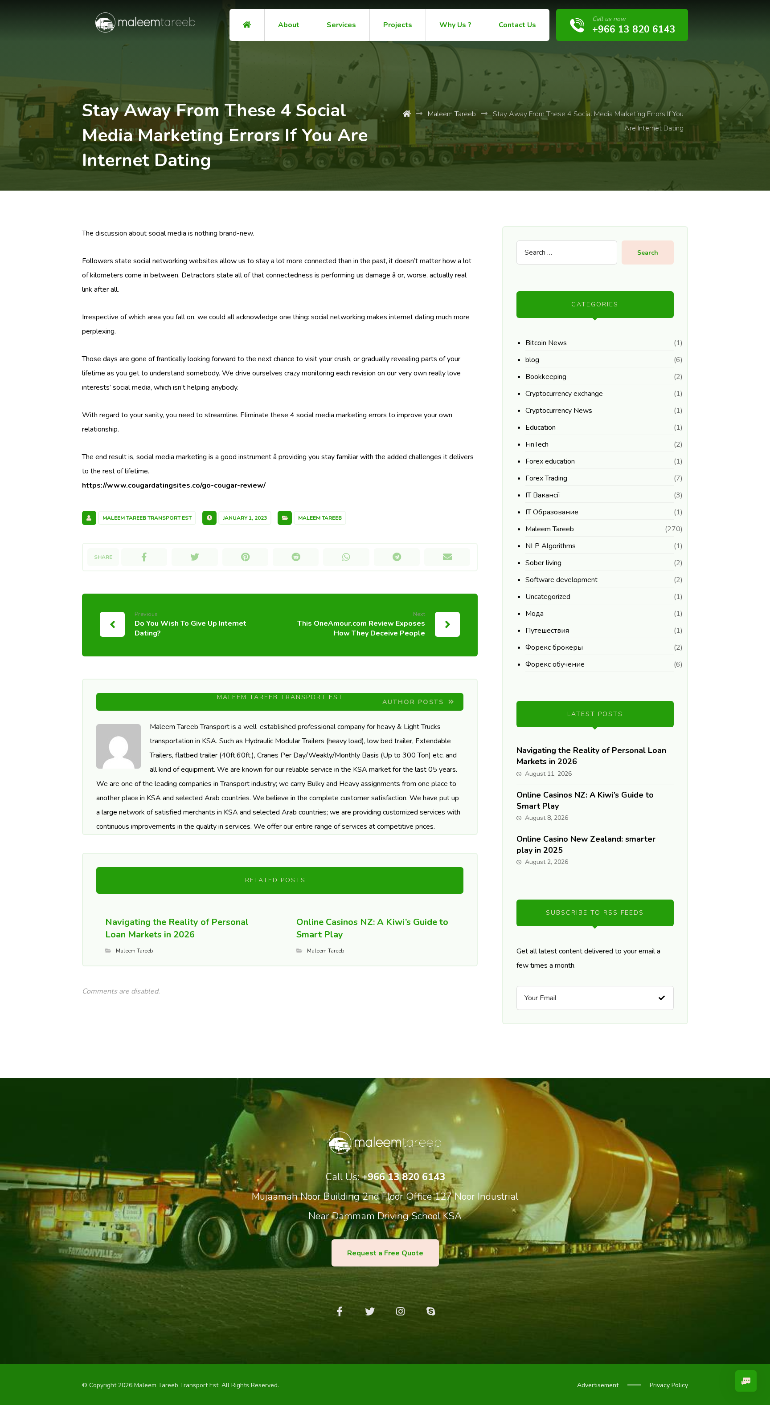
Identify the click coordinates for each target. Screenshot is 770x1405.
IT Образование (551, 512)
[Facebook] (339, 1311)
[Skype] (430, 1311)
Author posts (414, 702)
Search (647, 252)
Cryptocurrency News (558, 410)
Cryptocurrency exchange (564, 394)
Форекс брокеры (554, 647)
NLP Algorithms (550, 546)
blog (532, 360)
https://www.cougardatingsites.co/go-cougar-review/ (174, 485)
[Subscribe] (661, 997)
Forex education (550, 461)
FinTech (537, 444)
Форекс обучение (555, 664)
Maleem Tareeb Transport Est (147, 517)
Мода (534, 614)
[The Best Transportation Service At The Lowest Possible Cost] (145, 22)
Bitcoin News (546, 343)
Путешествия (547, 630)
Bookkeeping (545, 377)
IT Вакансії (542, 495)
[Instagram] (400, 1311)
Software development (561, 580)
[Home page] (407, 114)
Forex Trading (546, 478)
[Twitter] (369, 1311)
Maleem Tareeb (320, 517)
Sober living (543, 563)
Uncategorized (547, 597)
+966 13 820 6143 (403, 1177)
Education (540, 427)
